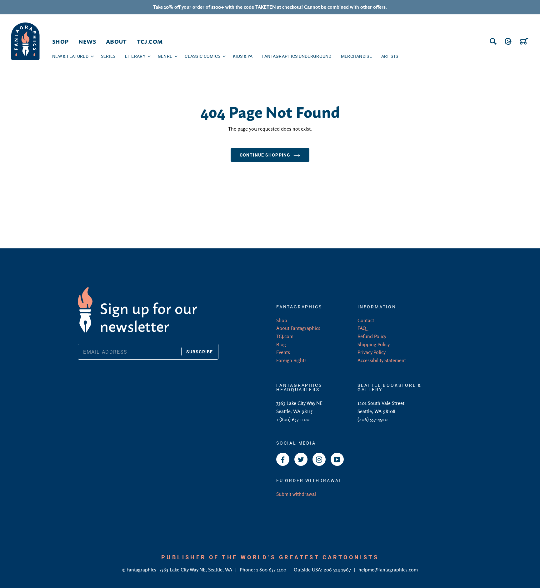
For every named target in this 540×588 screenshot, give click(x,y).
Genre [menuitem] (165, 56)
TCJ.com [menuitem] (150, 41)
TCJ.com (284, 336)
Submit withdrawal (296, 494)
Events (283, 352)
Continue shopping (265, 155)
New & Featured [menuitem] (70, 56)
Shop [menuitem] (60, 41)
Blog (281, 344)
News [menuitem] (87, 41)
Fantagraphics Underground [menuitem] (297, 56)
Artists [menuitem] (389, 56)
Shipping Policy (374, 344)
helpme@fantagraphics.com (388, 569)
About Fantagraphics (298, 328)
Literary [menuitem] (135, 56)
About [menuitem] (116, 41)
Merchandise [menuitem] (356, 56)
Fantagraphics (142, 569)
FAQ (362, 328)
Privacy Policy (372, 352)
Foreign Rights (291, 360)
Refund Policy (372, 336)
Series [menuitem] (108, 56)
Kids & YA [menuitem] (243, 56)
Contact (366, 320)
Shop (281, 320)
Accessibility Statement (382, 360)
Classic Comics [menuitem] (202, 56)
